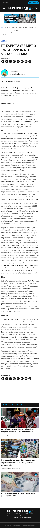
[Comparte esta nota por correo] (18, 61)
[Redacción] (4, 73)
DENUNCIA (34, 2)
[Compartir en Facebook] (2, 61)
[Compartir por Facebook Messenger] (22, 61)
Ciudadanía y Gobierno (19, 499)
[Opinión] (20, 18)
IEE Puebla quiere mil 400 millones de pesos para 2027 (18, 494)
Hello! (4, 41)
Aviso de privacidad (25, 517)
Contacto (15, 517)
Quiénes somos (11, 515)
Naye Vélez (4, 435)
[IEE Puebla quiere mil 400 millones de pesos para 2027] (20, 482)
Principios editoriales (22, 515)
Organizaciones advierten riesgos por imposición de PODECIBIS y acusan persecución (18, 462)
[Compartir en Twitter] (6, 61)
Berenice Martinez (6, 499)
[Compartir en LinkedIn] (26, 61)
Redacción (14, 72)
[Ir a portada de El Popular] (20, 8)
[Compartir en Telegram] (14, 61)
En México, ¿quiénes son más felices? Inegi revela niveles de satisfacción (18, 430)
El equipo (33, 515)
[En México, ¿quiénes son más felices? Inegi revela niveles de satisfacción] (20, 418)
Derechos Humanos (14, 468)
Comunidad (11, 435)
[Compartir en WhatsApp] (10, 61)
